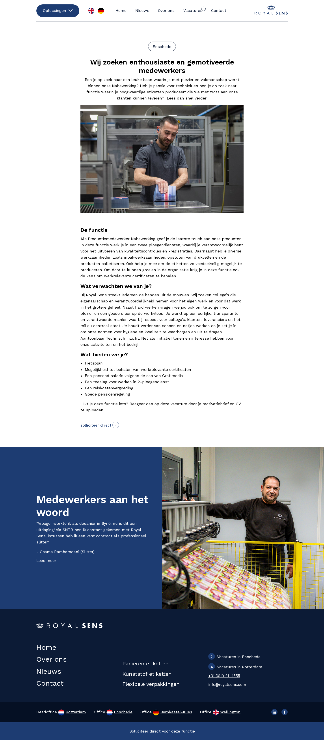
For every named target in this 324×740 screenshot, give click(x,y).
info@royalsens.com (227, 684)
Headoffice (61, 712)
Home (121, 10)
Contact (218, 10)
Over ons (166, 10)
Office (113, 712)
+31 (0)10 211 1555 (224, 676)
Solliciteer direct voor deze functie (162, 731)
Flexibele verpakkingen (151, 684)
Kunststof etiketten (147, 674)
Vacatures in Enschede (235, 657)
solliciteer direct (95, 425)
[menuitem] (91, 10)
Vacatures (193, 10)
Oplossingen (54, 10)
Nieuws (142, 10)
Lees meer (46, 560)
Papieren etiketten (145, 664)
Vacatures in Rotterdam (236, 667)
